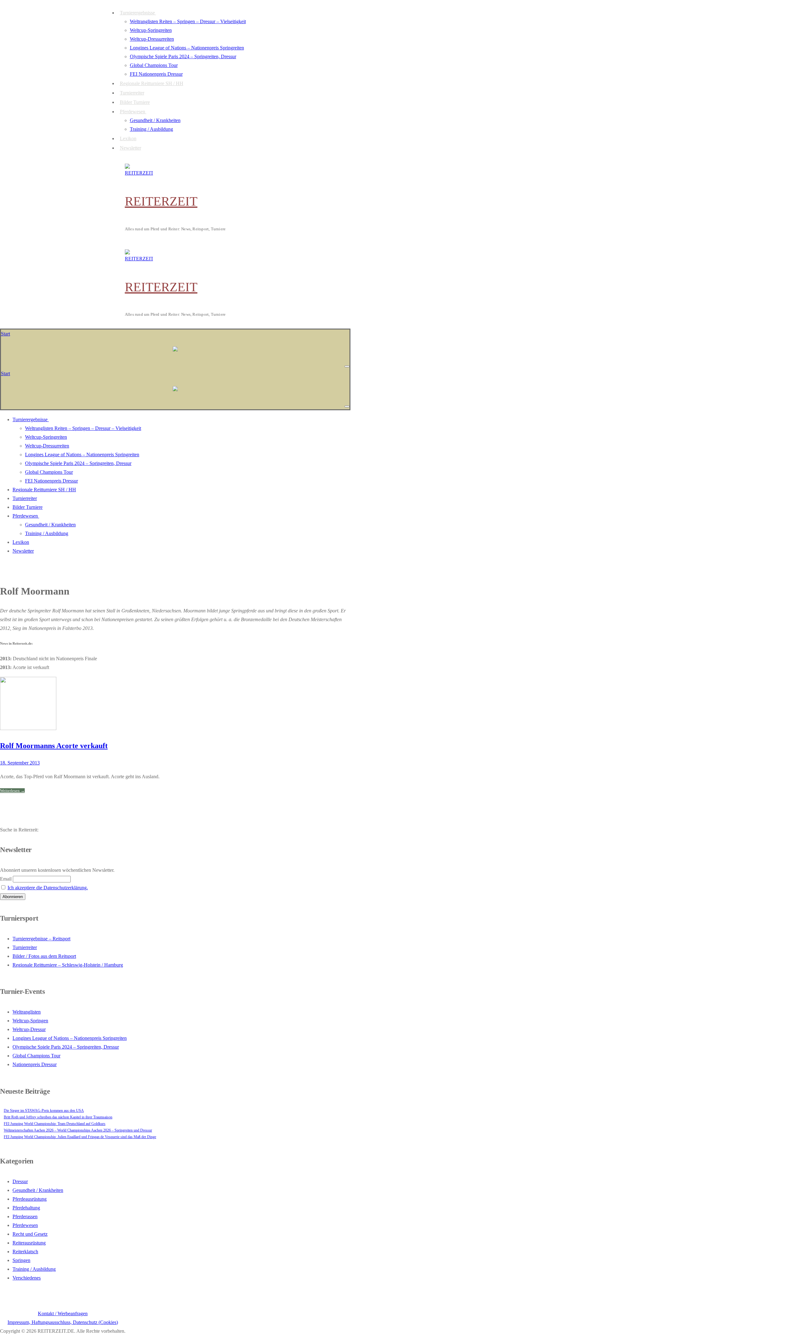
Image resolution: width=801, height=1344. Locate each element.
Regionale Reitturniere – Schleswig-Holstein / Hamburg (68, 965)
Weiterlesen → (12, 790)
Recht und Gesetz (30, 1234)
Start (5, 333)
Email (6, 879)
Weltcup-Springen (30, 1020)
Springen (21, 1260)
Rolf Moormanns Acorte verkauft (54, 746)
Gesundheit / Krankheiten (38, 1190)
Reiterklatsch (25, 1251)
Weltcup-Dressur (29, 1029)
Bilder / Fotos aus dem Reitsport (44, 956)
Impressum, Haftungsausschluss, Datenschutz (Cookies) (63, 1322)
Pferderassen (25, 1216)
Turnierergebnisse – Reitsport (41, 938)
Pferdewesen (25, 1225)
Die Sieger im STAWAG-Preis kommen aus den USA (44, 1110)
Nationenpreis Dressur (35, 1064)
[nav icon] (346, 366)
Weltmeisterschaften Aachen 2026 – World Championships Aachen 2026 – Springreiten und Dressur (78, 1130)
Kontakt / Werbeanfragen (63, 1313)
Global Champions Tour (36, 1055)
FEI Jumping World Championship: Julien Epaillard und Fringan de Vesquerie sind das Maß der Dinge (80, 1137)
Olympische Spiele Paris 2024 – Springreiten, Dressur (66, 1047)
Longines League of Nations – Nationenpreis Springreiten (70, 1038)
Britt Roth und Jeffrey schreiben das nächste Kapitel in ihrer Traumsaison (58, 1117)
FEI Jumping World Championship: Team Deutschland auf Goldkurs (54, 1124)
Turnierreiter (25, 947)
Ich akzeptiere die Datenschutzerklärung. (48, 887)
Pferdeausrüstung (30, 1199)
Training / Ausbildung (34, 1269)
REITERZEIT (161, 201)
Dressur (20, 1181)
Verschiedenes (27, 1277)
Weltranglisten (27, 1011)
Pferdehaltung (26, 1207)
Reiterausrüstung (29, 1242)
